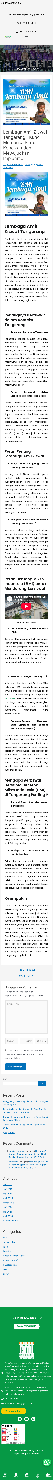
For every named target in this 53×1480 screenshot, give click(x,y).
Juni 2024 (8, 1207)
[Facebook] (20, 1419)
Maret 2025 (8, 1202)
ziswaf (6, 1274)
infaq (5, 1247)
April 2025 (8, 1198)
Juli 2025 (7, 1184)
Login (37, 1477)
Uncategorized (10, 1265)
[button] (26, 37)
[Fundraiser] (47, 1474)
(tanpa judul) (9, 1132)
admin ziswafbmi (17, 1151)
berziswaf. (10, 698)
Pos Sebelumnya (27, 970)
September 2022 (11, 1221)
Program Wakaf (10, 1260)
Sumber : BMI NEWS (26, 622)
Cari (5, 1079)
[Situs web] (41, 1041)
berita (27, 164)
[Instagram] (33, 1419)
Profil (16, 1477)
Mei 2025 (7, 1194)
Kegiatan (7, 1251)
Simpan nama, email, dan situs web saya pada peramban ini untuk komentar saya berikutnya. (24, 1054)
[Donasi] (26, 1474)
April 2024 (8, 1216)
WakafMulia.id (33, 1453)
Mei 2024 (7, 1212)
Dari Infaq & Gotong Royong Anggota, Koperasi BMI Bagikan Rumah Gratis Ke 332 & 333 (28, 1154)
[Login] (37, 1474)
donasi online (9, 1242)
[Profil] (15, 1474)
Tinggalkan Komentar (13, 164)
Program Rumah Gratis (14, 1256)
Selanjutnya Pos (27, 976)
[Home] (5, 1474)
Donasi (26, 1477)
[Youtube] (26, 1419)
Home (5, 1477)
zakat (5, 1269)
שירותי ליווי (14, 1161)
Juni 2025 (7, 1189)
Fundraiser (47, 1477)
